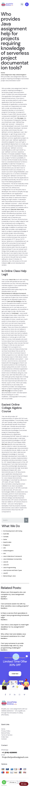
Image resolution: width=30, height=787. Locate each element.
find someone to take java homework (14, 293)
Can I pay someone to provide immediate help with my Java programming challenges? (12, 645)
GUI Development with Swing (12, 531)
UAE (4, 548)
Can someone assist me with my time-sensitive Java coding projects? (15, 605)
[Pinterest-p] (10, 694)
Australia (6, 534)
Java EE (5, 562)
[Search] (26, 520)
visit (9, 263)
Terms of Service (6, 735)
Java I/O (6, 565)
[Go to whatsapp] (4, 782)
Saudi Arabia (7, 542)
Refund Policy (5, 733)
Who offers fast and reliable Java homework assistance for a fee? (13, 635)
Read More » (4, 598)
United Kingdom (8, 551)
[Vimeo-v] (24, 694)
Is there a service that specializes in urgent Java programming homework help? (15, 615)
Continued (15, 313)
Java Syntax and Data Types (12, 570)
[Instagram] (19, 694)
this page (20, 118)
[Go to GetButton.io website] (4, 785)
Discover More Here (17, 209)
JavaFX (5, 573)
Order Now (15, 674)
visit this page (6, 391)
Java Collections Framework (12, 556)
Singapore (6, 545)
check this (12, 280)
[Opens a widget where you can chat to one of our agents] (23, 784)
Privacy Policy (5, 731)
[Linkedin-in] (15, 694)
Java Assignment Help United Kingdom (13, 75)
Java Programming (9, 567)
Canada (5, 537)
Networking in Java (9, 576)
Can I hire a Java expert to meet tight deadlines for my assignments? (15, 626)
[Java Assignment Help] (7, 4)
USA (4, 553)
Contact (4, 739)
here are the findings (14, 301)
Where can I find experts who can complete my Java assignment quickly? (13, 594)
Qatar (5, 539)
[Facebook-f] (5, 694)
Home (3, 73)
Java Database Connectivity (12, 559)
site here (4, 444)
